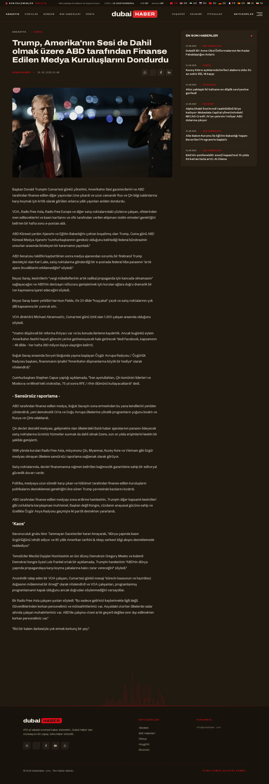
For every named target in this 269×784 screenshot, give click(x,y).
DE (224, 3)
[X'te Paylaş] (153, 72)
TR (176, 3)
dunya (38, 32)
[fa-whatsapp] (65, 745)
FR (233, 3)
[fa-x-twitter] (36, 745)
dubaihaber (21, 72)
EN (185, 3)
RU (205, 3)
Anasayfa (19, 32)
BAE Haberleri (147, 733)
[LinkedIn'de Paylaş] (169, 72)
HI (252, 3)
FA (261, 3)
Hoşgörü (144, 744)
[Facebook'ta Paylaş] (161, 72)
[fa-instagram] (27, 745)
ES (243, 3)
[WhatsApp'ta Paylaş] (145, 72)
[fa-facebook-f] (46, 745)
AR (195, 3)
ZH (214, 3)
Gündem (144, 727)
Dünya (143, 738)
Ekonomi (144, 749)
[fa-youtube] (55, 745)
